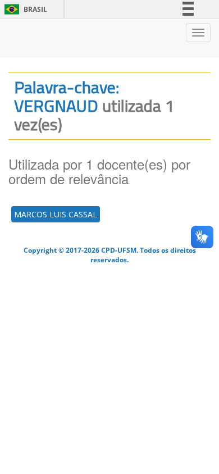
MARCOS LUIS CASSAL (55, 214)
